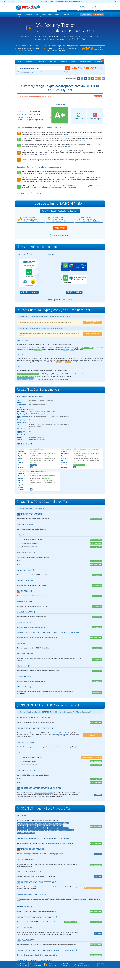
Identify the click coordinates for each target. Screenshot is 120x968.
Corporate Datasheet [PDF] (60, 235)
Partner (101, 7)
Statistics (99, 61)
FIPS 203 (28, 316)
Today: (97, 10)
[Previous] (4, 1)
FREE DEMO (60, 228)
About (73, 62)
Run (68, 68)
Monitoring (42, 62)
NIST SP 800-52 (46, 712)
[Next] (115, 1)
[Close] (107, 1)
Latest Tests (29, 62)
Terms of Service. (67, 300)
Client (96, 7)
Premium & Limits (85, 62)
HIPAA (27, 712)
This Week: (87, 10)
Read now (79, 1)
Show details (64, 134)
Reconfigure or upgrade (60, 735)
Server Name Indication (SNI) (44, 793)
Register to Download (29, 292)
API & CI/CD (53, 62)
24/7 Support (84, 7)
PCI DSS (28, 508)
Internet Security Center (64, 10)
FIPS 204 (28, 328)
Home (19, 62)
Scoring (64, 62)
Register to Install (74, 292)
